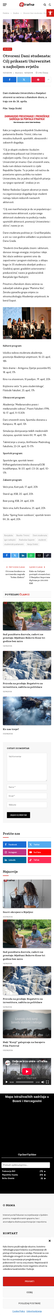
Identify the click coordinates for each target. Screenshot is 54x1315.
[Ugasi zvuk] (42, 1082)
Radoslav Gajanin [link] (27, 540)
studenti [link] (42, 540)
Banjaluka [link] (8, 535)
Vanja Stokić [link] (32, 544)
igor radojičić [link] (10, 540)
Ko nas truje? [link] (11, 729)
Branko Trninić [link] (23, 535)
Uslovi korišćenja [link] (34, 1311)
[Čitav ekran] (47, 1082)
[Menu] (5, 4)
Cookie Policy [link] (18, 1311)
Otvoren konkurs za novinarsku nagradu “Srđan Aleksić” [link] (15, 574)
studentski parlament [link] (14, 544)
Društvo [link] (7, 49)
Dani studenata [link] (40, 535)
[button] (49, 1240)
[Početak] (6, 1082)
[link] (50, 13)
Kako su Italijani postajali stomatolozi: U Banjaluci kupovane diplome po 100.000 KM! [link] (39, 577)
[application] (27, 1071)
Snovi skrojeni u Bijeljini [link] (18, 912)
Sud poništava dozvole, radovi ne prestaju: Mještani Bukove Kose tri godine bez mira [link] (24, 638)
